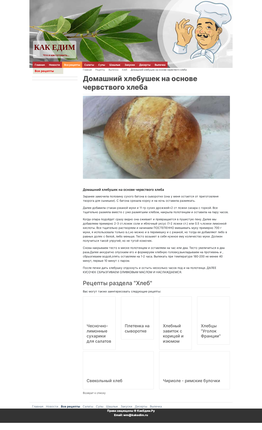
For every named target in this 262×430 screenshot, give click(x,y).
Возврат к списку (94, 393)
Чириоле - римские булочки (191, 380)
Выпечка (160, 64)
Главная (40, 64)
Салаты (89, 64)
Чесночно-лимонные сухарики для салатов (99, 333)
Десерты (144, 64)
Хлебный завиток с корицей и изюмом (173, 333)
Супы (101, 64)
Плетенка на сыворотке (137, 328)
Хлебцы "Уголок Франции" (211, 331)
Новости (54, 64)
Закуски (130, 64)
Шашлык (114, 64)
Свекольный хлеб (104, 380)
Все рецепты (72, 64)
